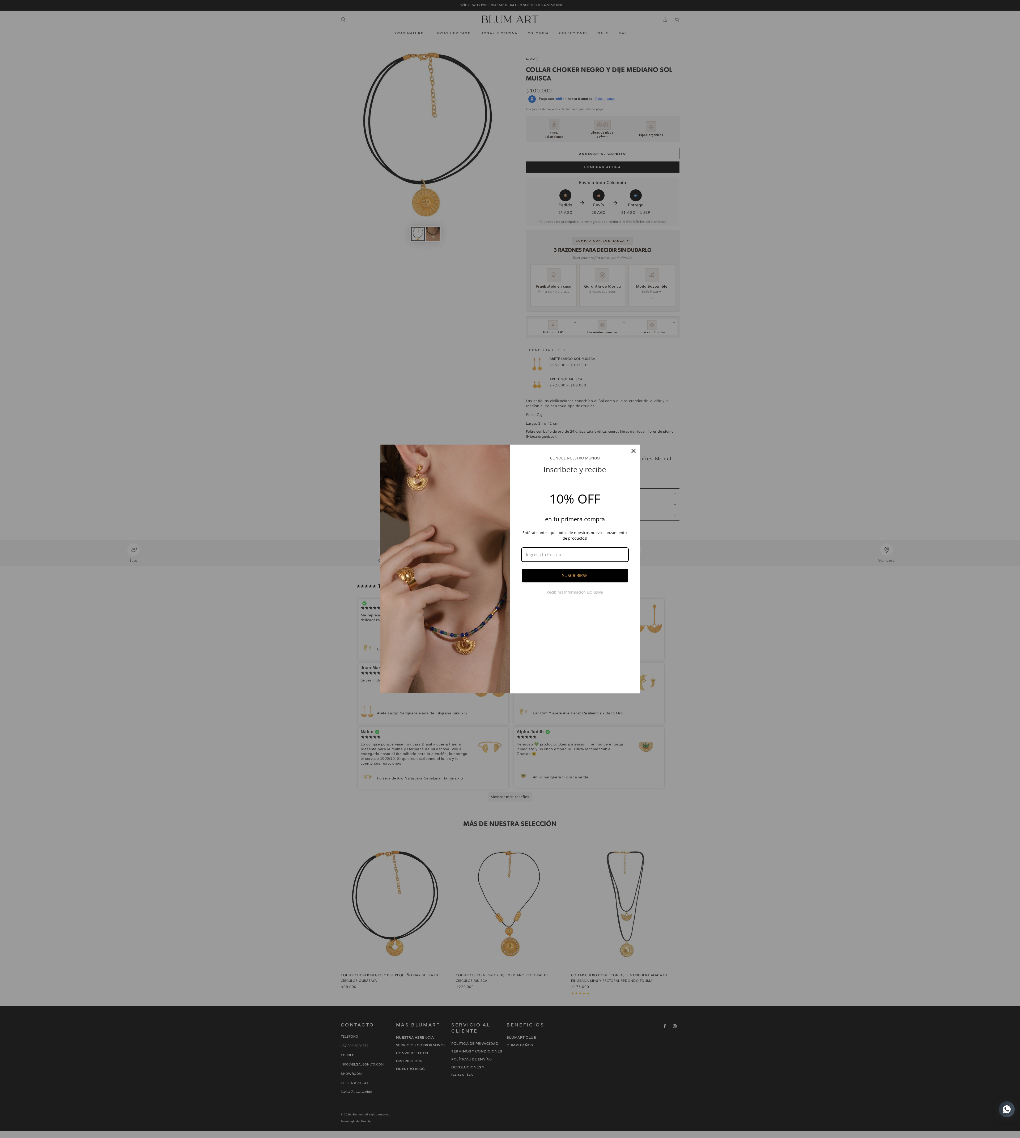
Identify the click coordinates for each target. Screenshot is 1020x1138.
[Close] (633, 451)
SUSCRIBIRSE (575, 575)
